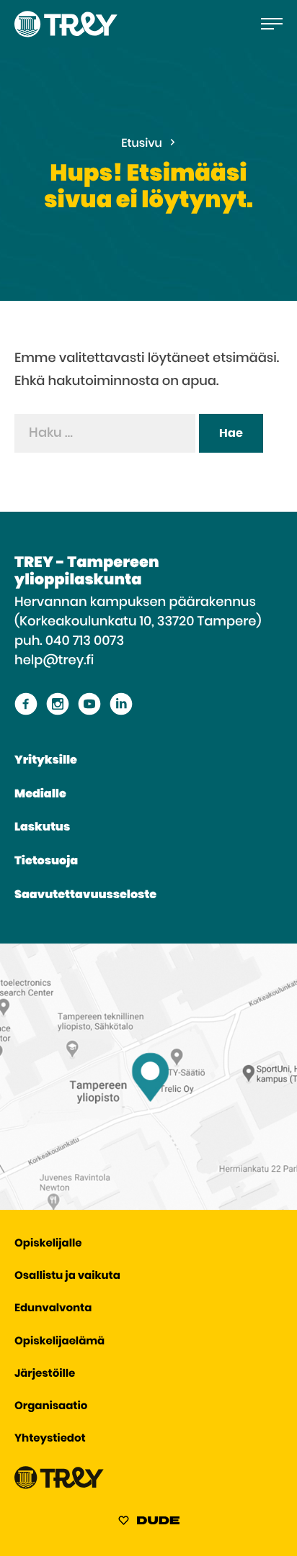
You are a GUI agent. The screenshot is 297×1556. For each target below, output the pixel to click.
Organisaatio (50, 1406)
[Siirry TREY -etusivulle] (59, 1486)
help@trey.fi (54, 660)
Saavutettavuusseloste (85, 895)
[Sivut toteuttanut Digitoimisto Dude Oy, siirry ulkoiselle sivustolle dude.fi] (148, 1522)
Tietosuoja (46, 861)
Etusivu (141, 144)
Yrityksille (45, 760)
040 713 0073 (84, 641)
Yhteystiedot (50, 1439)
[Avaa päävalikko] (272, 24)
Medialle (40, 794)
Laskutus (42, 827)
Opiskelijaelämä (59, 1341)
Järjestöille (44, 1374)
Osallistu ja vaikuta (67, 1276)
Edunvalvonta (53, 1308)
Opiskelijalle (47, 1244)
